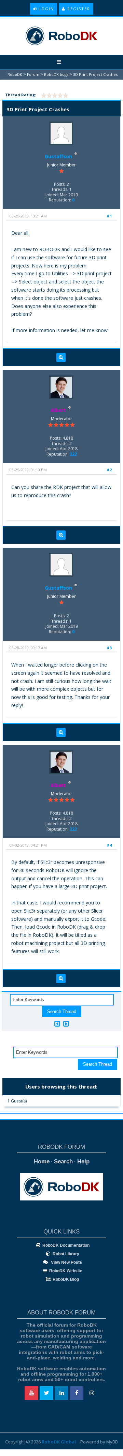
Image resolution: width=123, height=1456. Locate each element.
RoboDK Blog (66, 1279)
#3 (109, 647)
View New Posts (66, 1262)
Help (83, 1161)
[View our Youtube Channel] (31, 1393)
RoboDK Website (65, 1271)
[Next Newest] (66, 1023)
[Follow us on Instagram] (91, 1393)
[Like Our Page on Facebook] (76, 1393)
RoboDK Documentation (66, 1245)
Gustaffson (58, 156)
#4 (109, 845)
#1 (109, 215)
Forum (33, 74)
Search (63, 1161)
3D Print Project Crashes (95, 74)
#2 (109, 469)
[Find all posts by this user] (61, 357)
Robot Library (66, 1253)
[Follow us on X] (46, 1393)
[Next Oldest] (57, 1023)
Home (42, 1161)
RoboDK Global (59, 1442)
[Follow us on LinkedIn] (61, 1393)
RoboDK (15, 74)
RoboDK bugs (56, 74)
